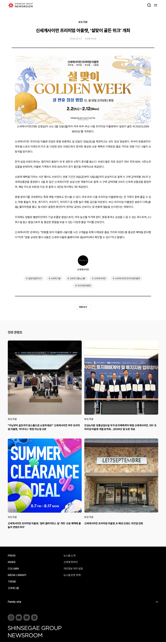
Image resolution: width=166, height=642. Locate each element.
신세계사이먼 (90, 38)
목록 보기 (83, 307)
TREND (12, 581)
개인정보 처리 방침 (73, 568)
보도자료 (82, 22)
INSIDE (12, 562)
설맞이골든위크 (35, 278)
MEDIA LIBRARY (17, 575)
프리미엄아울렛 (84, 285)
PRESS (12, 555)
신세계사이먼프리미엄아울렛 (127, 278)
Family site (14, 601)
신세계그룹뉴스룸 (77, 278)
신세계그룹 (55, 278)
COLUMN (13, 568)
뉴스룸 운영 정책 (72, 575)
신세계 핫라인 (71, 562)
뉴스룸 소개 (69, 555)
